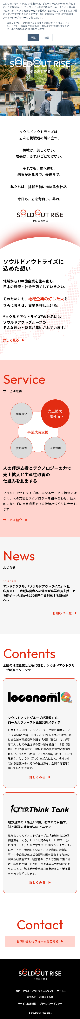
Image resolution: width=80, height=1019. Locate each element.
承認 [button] (33, 37)
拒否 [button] (46, 37)
